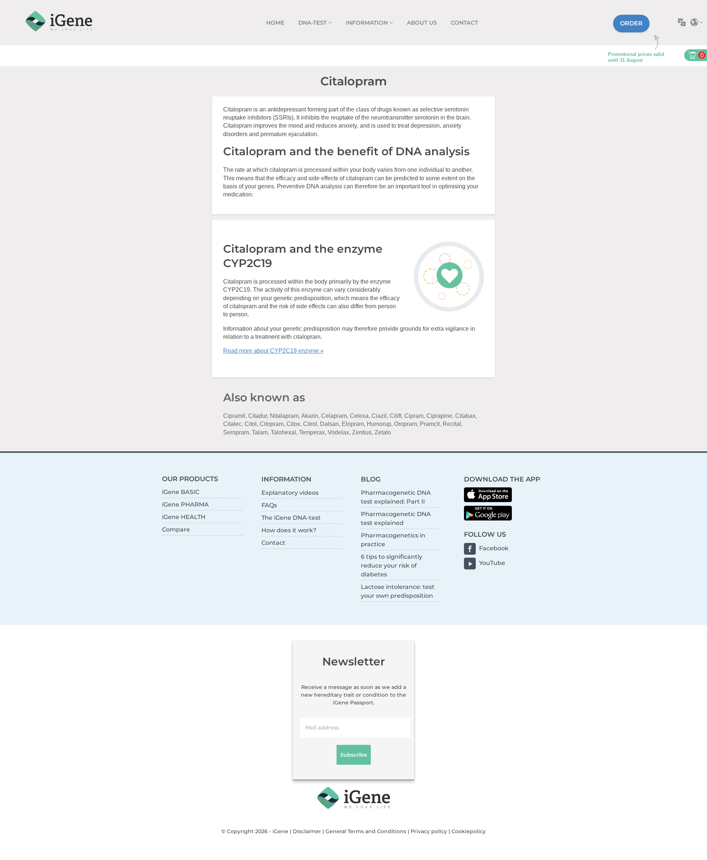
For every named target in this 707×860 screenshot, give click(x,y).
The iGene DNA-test (291, 517)
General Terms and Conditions (366, 831)
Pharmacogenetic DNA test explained (396, 518)
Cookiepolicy (468, 831)
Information (367, 22)
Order (631, 23)
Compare (176, 529)
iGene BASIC (180, 491)
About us (422, 22)
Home (275, 22)
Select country (698, 22)
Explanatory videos (290, 492)
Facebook (494, 548)
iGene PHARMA (185, 504)
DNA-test (313, 22)
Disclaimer (307, 831)
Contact (464, 22)
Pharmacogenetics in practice (393, 540)
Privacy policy (429, 831)
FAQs (269, 505)
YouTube (492, 562)
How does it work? (288, 530)
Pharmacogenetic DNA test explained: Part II (396, 497)
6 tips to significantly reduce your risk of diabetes (391, 565)
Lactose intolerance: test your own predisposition (398, 591)
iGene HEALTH (183, 516)
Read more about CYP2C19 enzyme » (273, 351)
